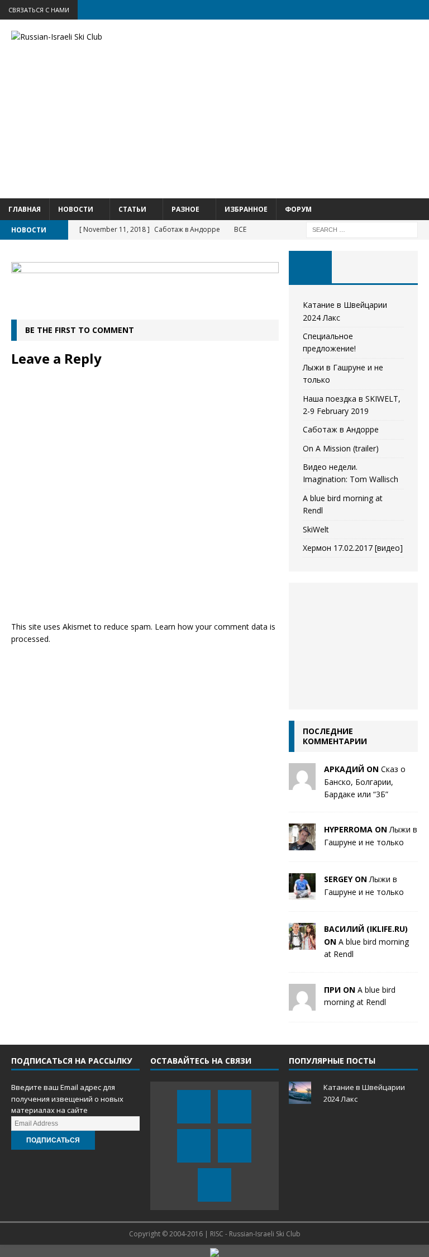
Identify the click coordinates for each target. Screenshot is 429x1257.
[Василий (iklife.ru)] (302, 943)
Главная (24, 209)
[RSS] (419, 10)
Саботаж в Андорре (341, 429)
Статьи (132, 209)
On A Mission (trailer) (341, 448)
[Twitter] (354, 10)
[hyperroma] (302, 844)
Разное (185, 209)
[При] (302, 1003)
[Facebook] (332, 10)
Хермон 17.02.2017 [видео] (353, 547)
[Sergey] (302, 893)
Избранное (246, 209)
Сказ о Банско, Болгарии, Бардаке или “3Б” (365, 781)
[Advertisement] (288, 109)
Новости (75, 209)
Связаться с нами (38, 10)
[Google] (397, 10)
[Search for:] (362, 228)
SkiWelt (316, 529)
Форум (298, 209)
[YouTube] (375, 10)
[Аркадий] (302, 783)
